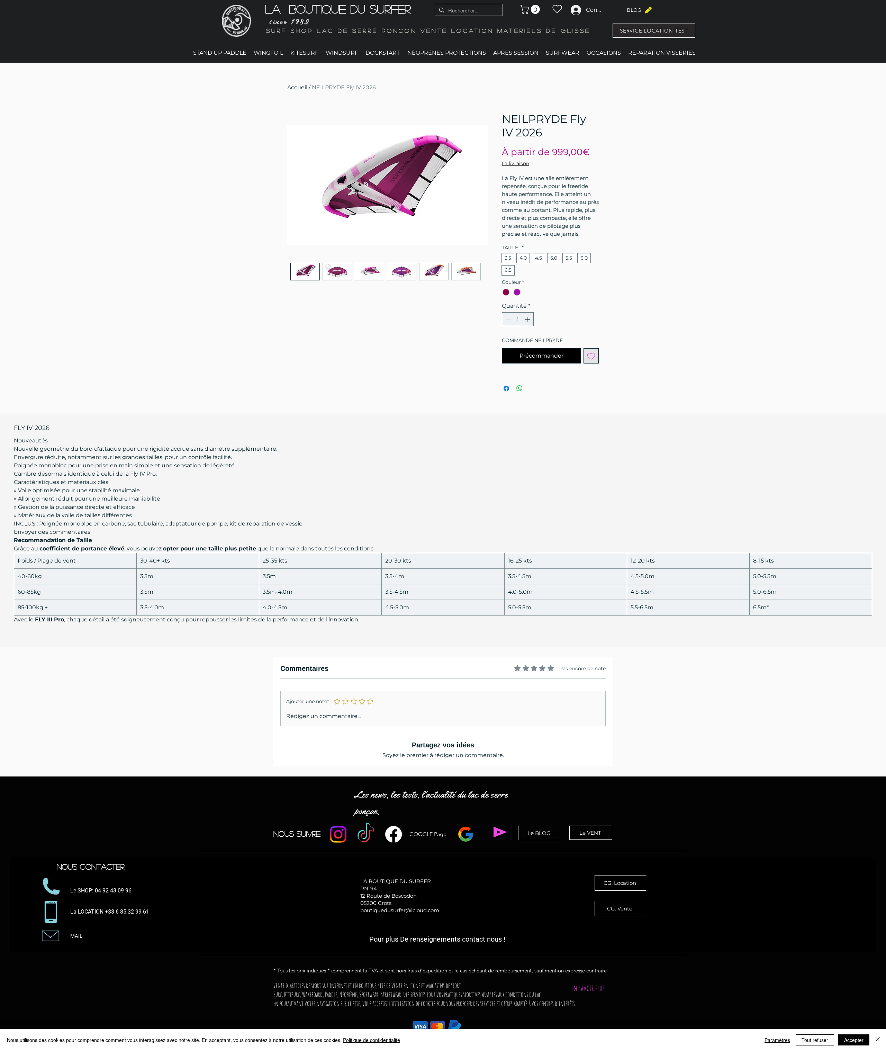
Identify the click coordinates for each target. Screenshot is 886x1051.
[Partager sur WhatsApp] (519, 388)
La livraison (515, 163)
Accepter (854, 1039)
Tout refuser (815, 1039)
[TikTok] (366, 834)
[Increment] (528, 319)
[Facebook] (393, 834)
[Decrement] (508, 319)
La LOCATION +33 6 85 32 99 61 (110, 911)
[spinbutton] (518, 319)
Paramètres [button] (777, 1039)
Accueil (297, 87)
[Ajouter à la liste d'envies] (591, 355)
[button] (531, 9)
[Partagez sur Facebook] (506, 388)
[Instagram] (338, 834)
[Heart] (557, 9)
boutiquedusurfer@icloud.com (399, 910)
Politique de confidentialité (371, 1039)
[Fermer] (878, 1039)
